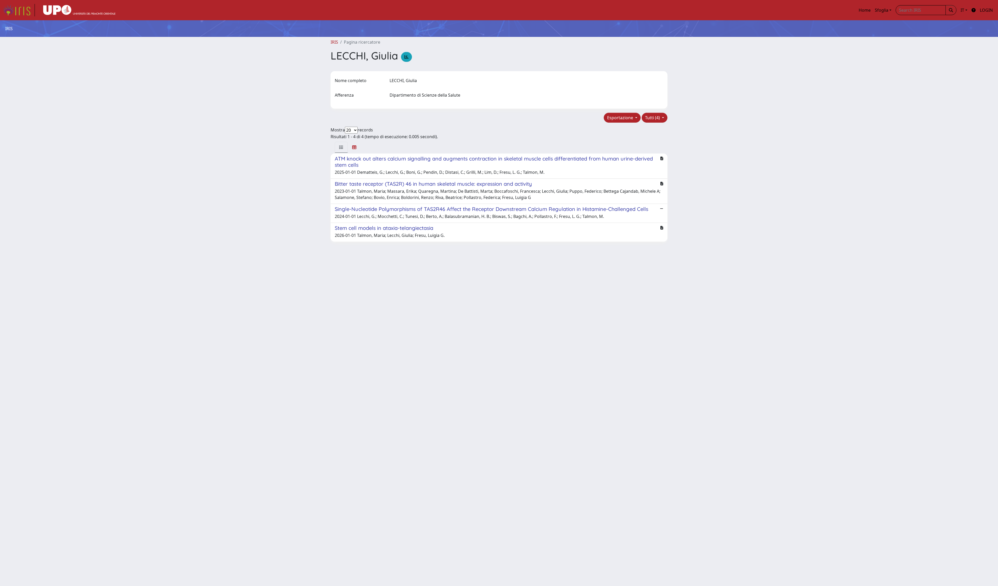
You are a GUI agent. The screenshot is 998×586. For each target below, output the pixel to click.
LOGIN (986, 10)
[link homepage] (19, 10)
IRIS (334, 42)
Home (865, 10)
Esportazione (620, 118)
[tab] (341, 147)
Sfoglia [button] (881, 10)
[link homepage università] (79, 10)
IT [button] (962, 10)
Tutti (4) (653, 118)
